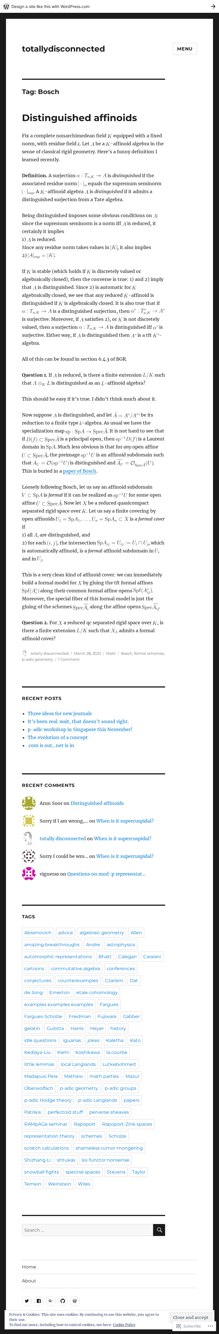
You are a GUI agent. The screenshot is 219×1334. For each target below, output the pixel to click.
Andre (93, 944)
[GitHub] (63, 1301)
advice (65, 932)
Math (111, 653)
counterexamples (78, 980)
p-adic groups (120, 1088)
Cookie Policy (124, 1325)
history (118, 1028)
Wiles (84, 1184)
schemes (91, 1136)
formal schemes (149, 653)
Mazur (132, 1076)
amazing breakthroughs (52, 944)
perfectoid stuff (65, 1112)
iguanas (72, 1040)
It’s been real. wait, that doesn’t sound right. (78, 721)
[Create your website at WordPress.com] (109, 6)
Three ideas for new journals (60, 713)
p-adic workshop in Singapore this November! (80, 729)
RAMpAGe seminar (45, 1124)
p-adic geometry (37, 659)
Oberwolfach (38, 1088)
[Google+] (51, 1301)
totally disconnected (50, 653)
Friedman (80, 1016)
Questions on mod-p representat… (106, 874)
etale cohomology (97, 992)
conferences (121, 968)
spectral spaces (83, 1172)
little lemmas (39, 1064)
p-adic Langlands (97, 1100)
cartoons (34, 968)
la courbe (116, 1052)
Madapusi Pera (41, 1076)
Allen (136, 932)
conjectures (37, 980)
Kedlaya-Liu (37, 1052)
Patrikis (32, 1112)
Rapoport (85, 1124)
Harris (77, 1028)
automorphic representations (58, 956)
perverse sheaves (109, 1112)
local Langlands (78, 1064)
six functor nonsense (105, 1160)
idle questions (40, 1040)
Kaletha (114, 1040)
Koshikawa (87, 1052)
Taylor (138, 1172)
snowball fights (41, 1172)
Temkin (32, 1184)
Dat (134, 980)
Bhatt (104, 956)
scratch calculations (46, 1148)
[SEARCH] (159, 1230)
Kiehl (63, 1052)
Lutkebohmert (119, 1064)
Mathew (73, 1076)
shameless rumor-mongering (109, 1148)
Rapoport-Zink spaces (127, 1124)
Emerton (59, 992)
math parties (104, 1076)
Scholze (117, 1136)
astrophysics (121, 944)
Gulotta (55, 1028)
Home (29, 1267)
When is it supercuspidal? (125, 821)
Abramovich (38, 932)
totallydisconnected (63, 49)
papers (131, 1100)
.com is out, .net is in (51, 745)
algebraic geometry (102, 932)
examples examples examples (58, 1004)
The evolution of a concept (58, 737)
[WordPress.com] (75, 1301)
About (29, 1281)
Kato (135, 1040)
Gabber (131, 1016)
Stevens (116, 1172)
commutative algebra (75, 968)
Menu (185, 49)
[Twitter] (27, 1301)
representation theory (49, 1136)
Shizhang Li (37, 1160)
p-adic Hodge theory (48, 1100)
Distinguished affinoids (79, 117)
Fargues (109, 1004)
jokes (94, 1040)
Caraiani (152, 956)
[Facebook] (39, 1301)
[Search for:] (87, 1230)
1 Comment (69, 659)
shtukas (66, 1160)
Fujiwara (107, 1016)
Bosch (126, 653)
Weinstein (59, 1184)
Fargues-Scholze (43, 1016)
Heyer (97, 1028)
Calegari (127, 956)
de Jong (33, 992)
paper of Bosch (79, 471)
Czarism (114, 980)
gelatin (32, 1028)
